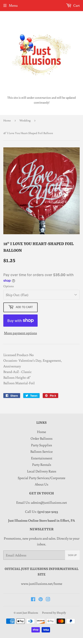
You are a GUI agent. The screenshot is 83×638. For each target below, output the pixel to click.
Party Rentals (41, 464)
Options (8, 286)
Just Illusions (30, 613)
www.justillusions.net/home (41, 583)
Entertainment (41, 458)
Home (7, 120)
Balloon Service (41, 451)
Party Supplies (41, 445)
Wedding (25, 120)
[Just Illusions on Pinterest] (40, 599)
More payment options (20, 333)
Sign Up (72, 555)
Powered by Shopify (54, 613)
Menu (13, 5)
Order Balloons (41, 438)
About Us (41, 484)
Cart (76, 5)
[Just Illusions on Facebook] (33, 599)
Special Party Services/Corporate (41, 478)
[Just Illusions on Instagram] (48, 599)
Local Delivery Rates (41, 471)
